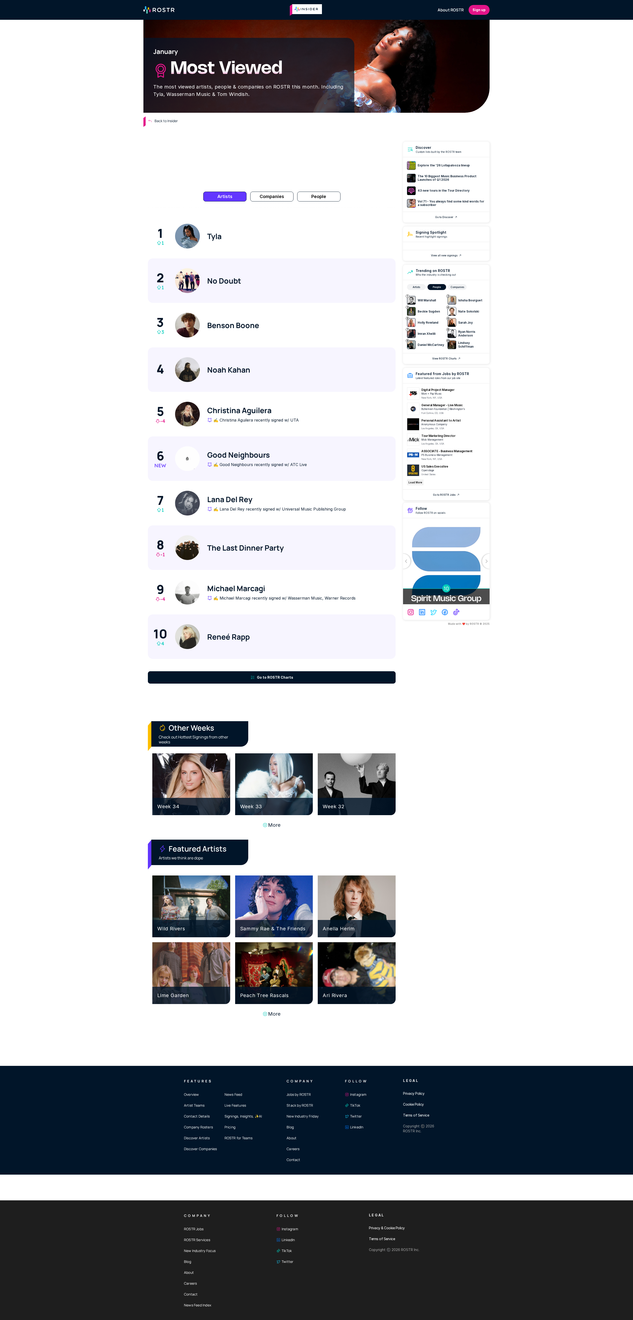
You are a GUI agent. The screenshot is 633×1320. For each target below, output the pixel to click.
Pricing (230, 1127)
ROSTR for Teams (239, 1138)
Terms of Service (416, 1115)
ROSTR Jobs (193, 1229)
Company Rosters (198, 1127)
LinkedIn (356, 1127)
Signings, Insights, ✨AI (243, 1116)
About (291, 1138)
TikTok (355, 1105)
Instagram (358, 1094)
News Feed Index (197, 1305)
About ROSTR (451, 10)
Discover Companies (200, 1148)
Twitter (356, 1116)
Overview (191, 1094)
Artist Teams (194, 1105)
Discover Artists (197, 1138)
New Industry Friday (302, 1116)
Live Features (235, 1105)
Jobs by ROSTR (299, 1094)
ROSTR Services (197, 1239)
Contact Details (197, 1116)
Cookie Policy (413, 1104)
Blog (290, 1127)
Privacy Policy (413, 1093)
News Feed (233, 1094)
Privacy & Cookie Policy (387, 1228)
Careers (293, 1148)
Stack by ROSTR (300, 1105)
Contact (293, 1159)
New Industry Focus (200, 1250)
